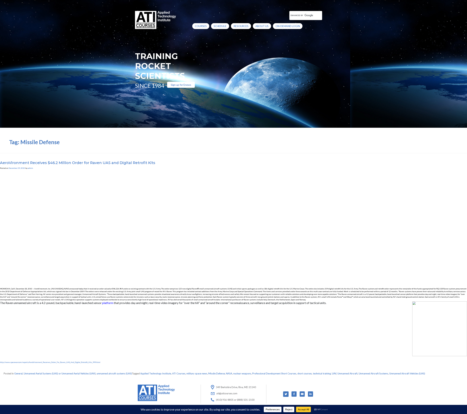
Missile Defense (216, 373)
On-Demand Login (287, 26)
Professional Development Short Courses (274, 373)
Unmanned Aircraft (347, 373)
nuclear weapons (242, 373)
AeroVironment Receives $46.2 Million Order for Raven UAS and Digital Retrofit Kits (77, 163)
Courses (201, 26)
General (18, 373)
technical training (322, 373)
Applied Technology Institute (155, 373)
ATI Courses (178, 373)
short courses (304, 373)
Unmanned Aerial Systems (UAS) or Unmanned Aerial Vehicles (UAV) (60, 373)
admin (30, 168)
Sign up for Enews (181, 84)
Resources (241, 26)
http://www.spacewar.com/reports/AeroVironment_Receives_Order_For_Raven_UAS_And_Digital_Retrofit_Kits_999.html (50, 362)
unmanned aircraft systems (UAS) (114, 373)
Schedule (220, 26)
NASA (229, 373)
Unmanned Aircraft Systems (373, 373)
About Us (262, 26)
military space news (196, 373)
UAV (334, 373)
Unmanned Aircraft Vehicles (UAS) (407, 373)
